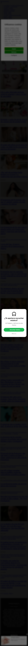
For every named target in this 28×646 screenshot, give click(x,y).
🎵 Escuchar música (14, 329)
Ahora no (14, 333)
